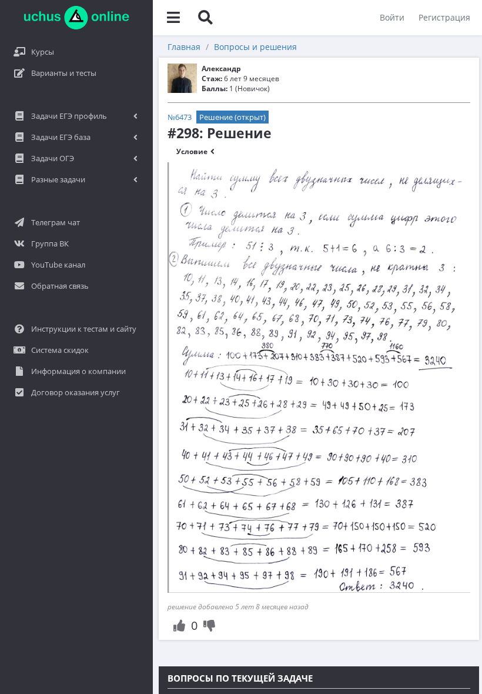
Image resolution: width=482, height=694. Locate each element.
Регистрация (444, 17)
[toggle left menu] (173, 17)
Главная (184, 46)
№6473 (180, 117)
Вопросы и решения (255, 46)
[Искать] (205, 17)
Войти (392, 17)
